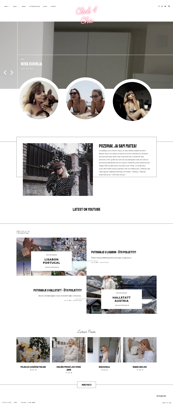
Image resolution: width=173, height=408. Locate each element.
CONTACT (53, 6)
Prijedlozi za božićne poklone (33, 367)
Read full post (104, 262)
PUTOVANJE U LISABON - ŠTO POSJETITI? (113, 252)
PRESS (45, 6)
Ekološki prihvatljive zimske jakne (69, 368)
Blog (14, 6)
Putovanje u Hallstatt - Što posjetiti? (58, 290)
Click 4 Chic (86, 16)
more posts (86, 384)
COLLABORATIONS (34, 6)
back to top (166, 403)
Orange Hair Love (140, 367)
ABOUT (24, 6)
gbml (33, 402)
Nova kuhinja (104, 367)
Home (6, 6)
